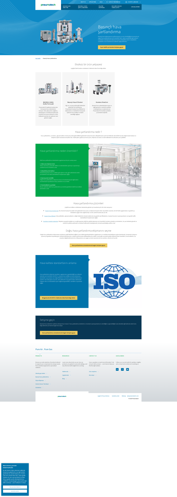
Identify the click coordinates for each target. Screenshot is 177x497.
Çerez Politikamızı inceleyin (19, 483)
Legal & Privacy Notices (103, 396)
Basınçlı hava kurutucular (52, 211)
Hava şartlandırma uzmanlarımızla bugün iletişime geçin (88, 245)
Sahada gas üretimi (67, 7)
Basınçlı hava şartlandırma (83, 7)
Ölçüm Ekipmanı (102, 7)
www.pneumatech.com (133, 396)
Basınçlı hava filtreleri (49, 216)
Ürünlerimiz (135, 7)
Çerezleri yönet (115, 396)
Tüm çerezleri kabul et (15, 487)
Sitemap (124, 396)
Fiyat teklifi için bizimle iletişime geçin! (111, 47)
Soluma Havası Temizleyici (117, 7)
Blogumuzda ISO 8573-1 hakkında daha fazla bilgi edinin (58, 298)
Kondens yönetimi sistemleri (50, 221)
